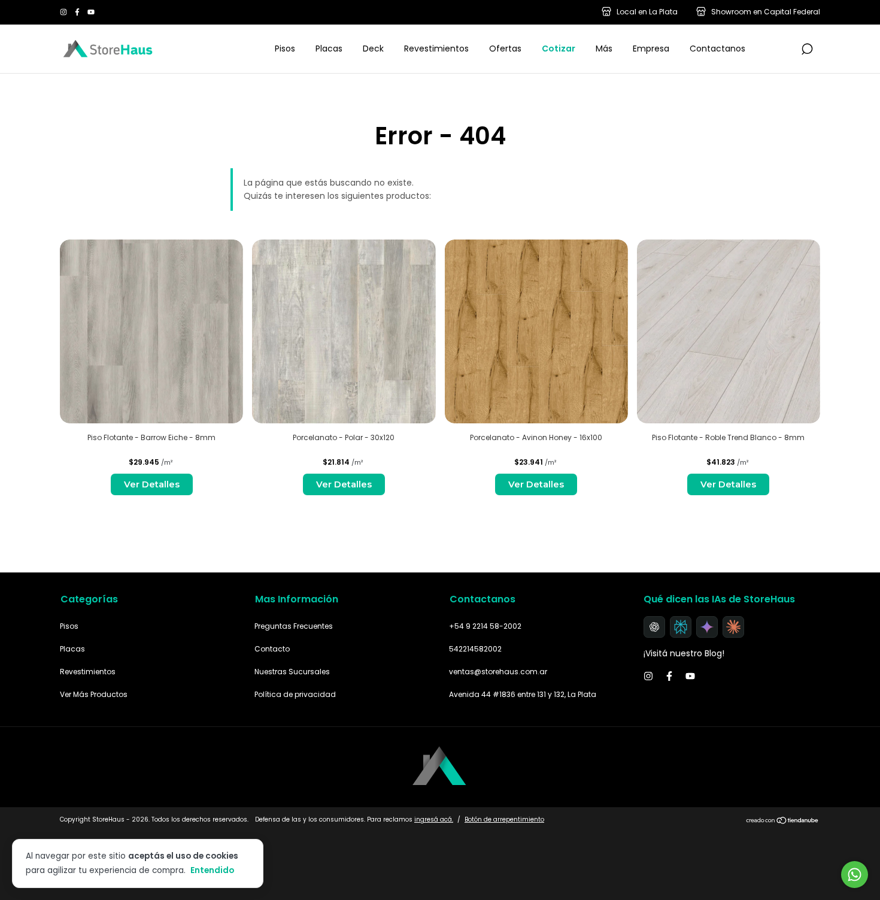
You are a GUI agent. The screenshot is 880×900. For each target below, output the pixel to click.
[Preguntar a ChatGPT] (654, 627)
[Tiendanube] (782, 821)
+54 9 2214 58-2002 (485, 626)
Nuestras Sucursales (292, 671)
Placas (328, 48)
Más (604, 48)
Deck (373, 48)
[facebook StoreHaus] (78, 12)
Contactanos (717, 48)
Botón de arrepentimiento (504, 819)
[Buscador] (807, 50)
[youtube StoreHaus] (91, 12)
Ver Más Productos (94, 694)
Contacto (272, 649)
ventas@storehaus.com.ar (498, 671)
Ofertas (505, 48)
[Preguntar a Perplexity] (680, 627)
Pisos (285, 48)
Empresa (651, 48)
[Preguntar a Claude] (733, 627)
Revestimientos (436, 48)
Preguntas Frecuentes (293, 626)
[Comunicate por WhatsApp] (854, 874)
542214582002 (475, 649)
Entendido (212, 870)
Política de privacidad (295, 694)
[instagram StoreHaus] (64, 12)
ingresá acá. (433, 819)
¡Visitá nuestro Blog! (684, 653)
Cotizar (558, 48)
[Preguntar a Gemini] (707, 627)
